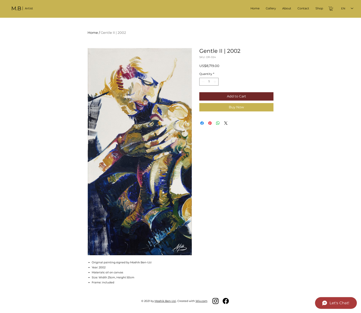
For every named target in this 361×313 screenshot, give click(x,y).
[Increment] (215, 81)
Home (93, 33)
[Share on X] (225, 123)
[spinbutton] (209, 81)
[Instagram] (215, 301)
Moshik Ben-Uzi (165, 301)
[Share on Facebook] (202, 123)
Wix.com (201, 301)
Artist (29, 8)
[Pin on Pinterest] (209, 123)
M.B (16, 8)
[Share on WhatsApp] (217, 123)
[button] (271, 8)
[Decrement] (202, 81)
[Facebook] (226, 301)
